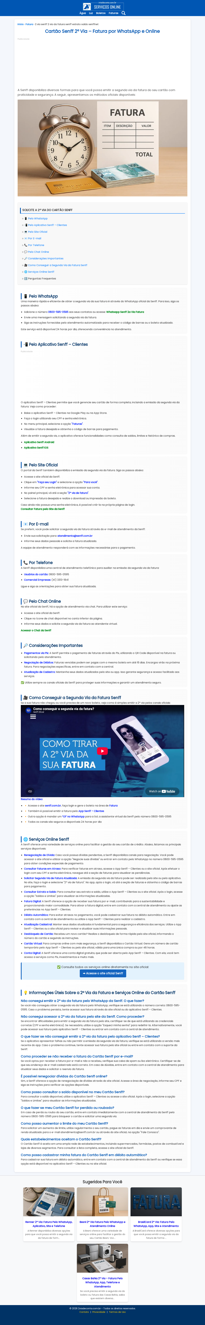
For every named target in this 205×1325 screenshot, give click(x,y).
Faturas (113, 13)
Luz (91, 13)
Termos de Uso (117, 1312)
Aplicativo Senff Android (39, 442)
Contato (84, 1312)
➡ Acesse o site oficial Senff (103, 973)
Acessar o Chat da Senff (36, 630)
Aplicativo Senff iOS (36, 447)
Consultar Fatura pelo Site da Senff (43, 509)
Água (82, 13)
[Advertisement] (102, 62)
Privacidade (98, 1312)
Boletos (101, 13)
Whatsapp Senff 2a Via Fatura (125, 312)
